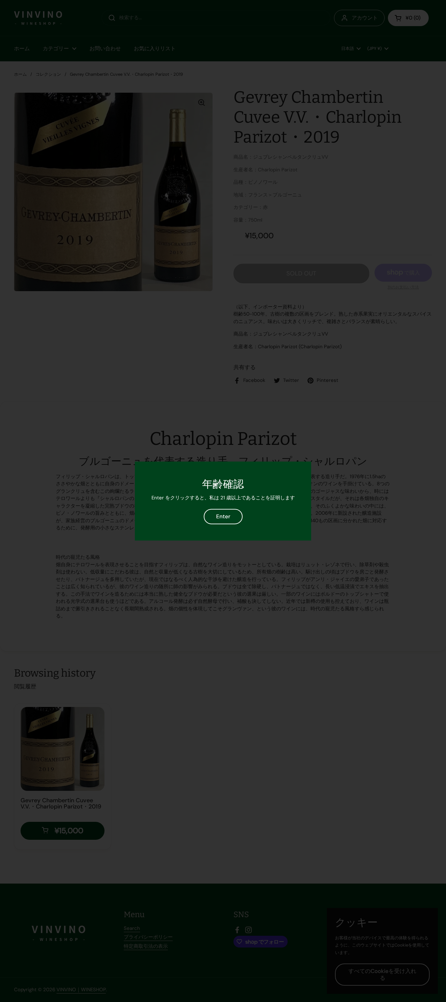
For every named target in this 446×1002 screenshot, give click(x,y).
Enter (223, 516)
